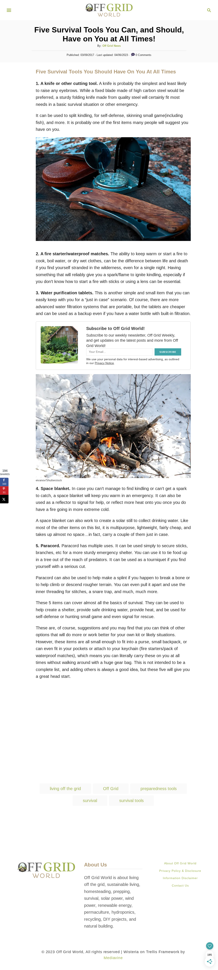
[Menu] (9, 10)
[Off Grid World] (109, 9)
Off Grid (110, 788)
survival (90, 800)
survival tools (131, 800)
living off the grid (65, 788)
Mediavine (113, 958)
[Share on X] (4, 499)
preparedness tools (159, 788)
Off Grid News (111, 45)
